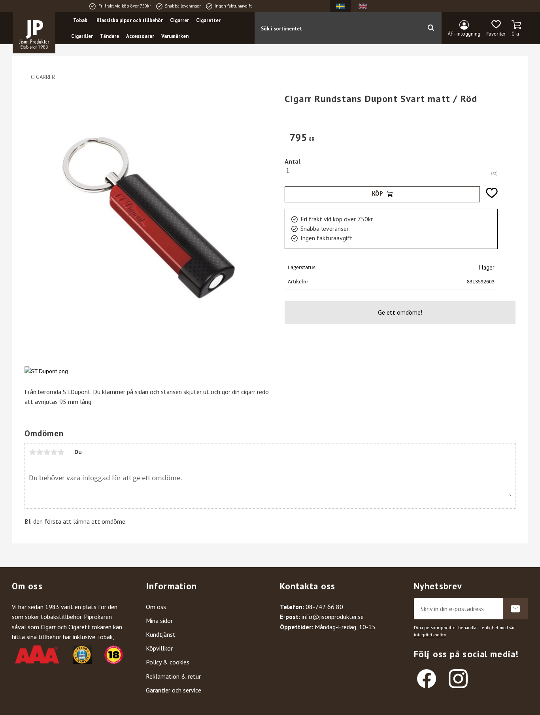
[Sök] (431, 28)
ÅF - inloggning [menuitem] (464, 33)
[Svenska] (340, 6)
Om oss (156, 607)
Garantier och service (173, 690)
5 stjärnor (60, 452)
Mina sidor (159, 620)
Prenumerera (515, 608)
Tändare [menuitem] (109, 36)
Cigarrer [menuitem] (179, 20)
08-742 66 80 (324, 607)
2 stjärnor (39, 452)
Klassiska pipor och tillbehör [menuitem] (129, 20)
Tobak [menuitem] (80, 20)
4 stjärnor (53, 452)
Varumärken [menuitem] (175, 36)
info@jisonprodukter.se (333, 617)
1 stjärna (32, 452)
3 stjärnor (46, 452)
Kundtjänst (161, 634)
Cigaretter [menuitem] (208, 20)
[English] (363, 6)
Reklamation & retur (173, 676)
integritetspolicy (430, 635)
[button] (496, 28)
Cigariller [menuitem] (82, 36)
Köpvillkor (159, 648)
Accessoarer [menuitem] (140, 36)
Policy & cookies (167, 662)
